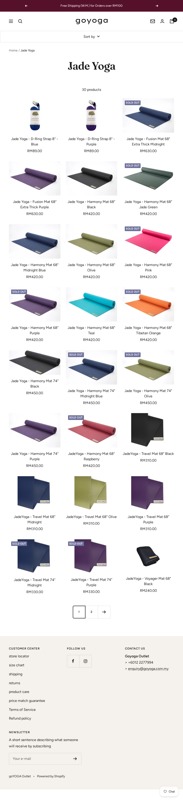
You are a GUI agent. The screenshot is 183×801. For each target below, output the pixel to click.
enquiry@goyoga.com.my (148, 669)
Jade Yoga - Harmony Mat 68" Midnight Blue (34, 267)
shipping (15, 674)
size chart (16, 665)
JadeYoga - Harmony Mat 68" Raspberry (91, 456)
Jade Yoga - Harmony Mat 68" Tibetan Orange (148, 330)
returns (14, 683)
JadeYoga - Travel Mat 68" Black (148, 454)
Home (13, 50)
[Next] (104, 612)
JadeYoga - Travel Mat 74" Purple (91, 582)
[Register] (75, 758)
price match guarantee (27, 701)
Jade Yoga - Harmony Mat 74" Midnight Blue (91, 393)
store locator (19, 656)
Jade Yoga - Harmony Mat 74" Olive (148, 393)
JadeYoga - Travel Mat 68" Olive (91, 517)
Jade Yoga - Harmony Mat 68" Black (91, 204)
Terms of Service (22, 709)
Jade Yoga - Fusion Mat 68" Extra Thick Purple (34, 204)
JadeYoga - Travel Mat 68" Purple (148, 519)
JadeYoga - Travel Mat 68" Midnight (34, 519)
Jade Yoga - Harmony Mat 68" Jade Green (148, 204)
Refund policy (20, 718)
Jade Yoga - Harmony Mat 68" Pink (148, 267)
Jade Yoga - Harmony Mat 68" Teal (91, 330)
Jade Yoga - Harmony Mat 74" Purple (34, 456)
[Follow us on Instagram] (85, 661)
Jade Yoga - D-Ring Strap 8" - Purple (91, 141)
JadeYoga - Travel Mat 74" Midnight (34, 582)
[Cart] (172, 21)
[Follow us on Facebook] (73, 661)
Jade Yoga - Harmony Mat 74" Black (34, 383)
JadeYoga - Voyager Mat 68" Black (148, 581)
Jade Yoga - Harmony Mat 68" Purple (34, 330)
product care (19, 692)
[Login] (162, 21)
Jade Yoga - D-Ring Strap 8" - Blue (34, 141)
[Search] (20, 21)
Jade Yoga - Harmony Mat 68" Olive (91, 267)
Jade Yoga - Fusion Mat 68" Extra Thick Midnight (148, 141)
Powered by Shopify (51, 776)
